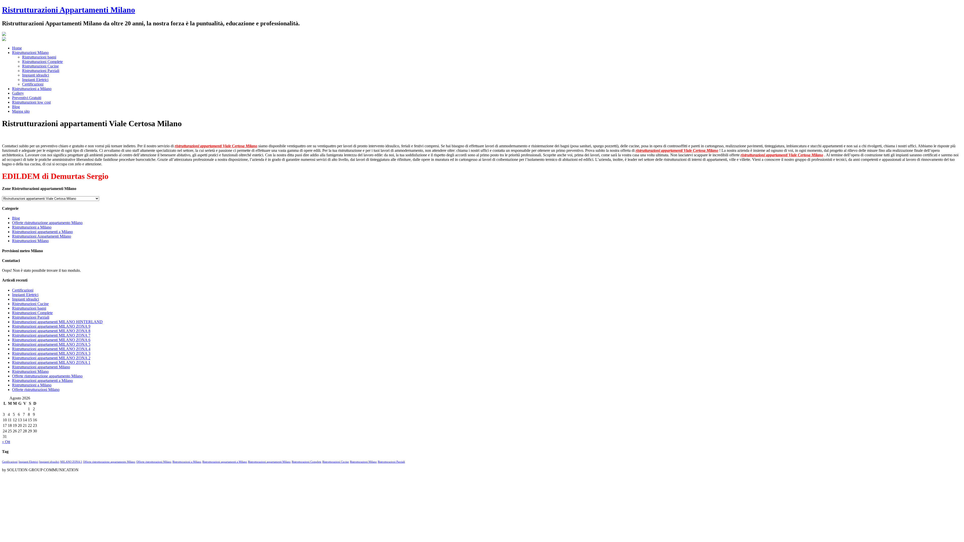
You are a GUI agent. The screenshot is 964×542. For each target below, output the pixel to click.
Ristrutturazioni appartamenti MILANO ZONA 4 (51, 349)
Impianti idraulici (25, 299)
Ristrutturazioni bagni (29, 308)
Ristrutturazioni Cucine (30, 304)
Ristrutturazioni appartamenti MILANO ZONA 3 (51, 353)
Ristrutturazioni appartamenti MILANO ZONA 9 (51, 326)
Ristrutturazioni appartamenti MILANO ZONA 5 (51, 344)
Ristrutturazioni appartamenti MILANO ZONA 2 (51, 358)
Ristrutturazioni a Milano (31, 227)
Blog (16, 218)
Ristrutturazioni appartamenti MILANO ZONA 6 (51, 340)
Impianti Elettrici (25, 295)
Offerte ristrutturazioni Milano (35, 389)
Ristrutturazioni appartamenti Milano (41, 367)
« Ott (6, 442)
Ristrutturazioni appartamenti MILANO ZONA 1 (51, 362)
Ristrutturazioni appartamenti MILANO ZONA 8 (51, 331)
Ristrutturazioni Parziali (30, 317)
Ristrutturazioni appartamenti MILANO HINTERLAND (57, 322)
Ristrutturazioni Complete (32, 313)
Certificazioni (22, 290)
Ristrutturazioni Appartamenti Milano (68, 9)
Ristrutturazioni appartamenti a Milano (42, 232)
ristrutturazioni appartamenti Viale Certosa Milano (216, 146)
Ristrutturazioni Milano (30, 241)
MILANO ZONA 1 (71, 461)
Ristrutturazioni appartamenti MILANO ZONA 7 (51, 335)
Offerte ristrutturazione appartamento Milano (47, 223)
